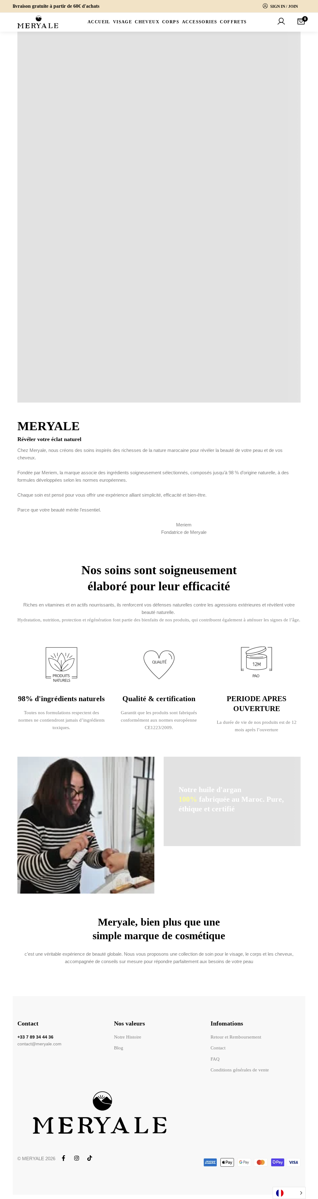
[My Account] (281, 22)
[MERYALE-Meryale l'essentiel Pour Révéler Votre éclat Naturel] (38, 22)
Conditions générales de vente (240, 1069)
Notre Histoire (126, 1036)
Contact (218, 1047)
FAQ (215, 1059)
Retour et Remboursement (236, 1036)
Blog (117, 1047)
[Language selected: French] (289, 1193)
